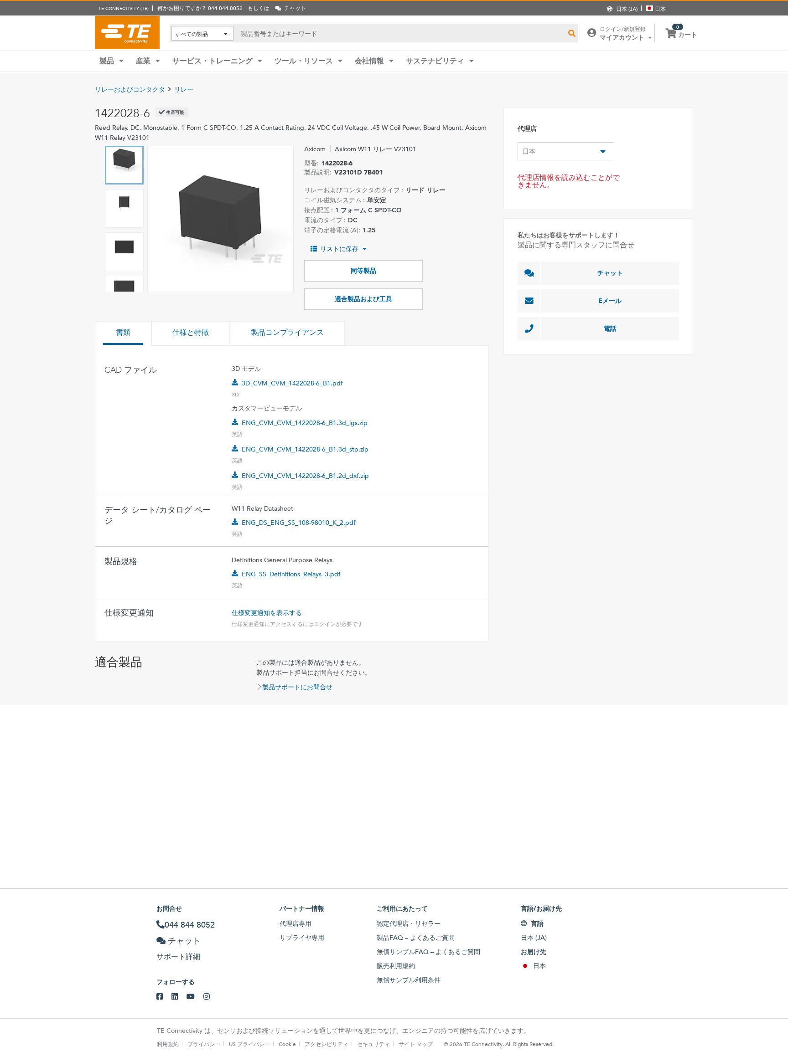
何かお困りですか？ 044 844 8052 (200, 7)
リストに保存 (339, 249)
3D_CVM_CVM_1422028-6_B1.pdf (292, 383)
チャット (610, 273)
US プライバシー (249, 1043)
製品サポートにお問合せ (297, 687)
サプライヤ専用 (302, 938)
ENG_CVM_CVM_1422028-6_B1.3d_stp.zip (305, 449)
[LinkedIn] (179, 997)
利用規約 (168, 1043)
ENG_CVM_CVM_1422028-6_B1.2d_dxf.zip (305, 476)
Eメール (610, 301)
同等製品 (363, 271)
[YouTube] (195, 997)
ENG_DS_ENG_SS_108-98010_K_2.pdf (299, 522)
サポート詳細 (178, 956)
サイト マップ (416, 1043)
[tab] (123, 333)
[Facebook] (163, 997)
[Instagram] (210, 997)
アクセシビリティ (326, 1043)
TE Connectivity (127, 32)
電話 (610, 328)
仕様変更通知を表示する (267, 613)
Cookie (287, 1043)
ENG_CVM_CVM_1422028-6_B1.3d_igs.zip (305, 423)
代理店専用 (295, 923)
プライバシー (203, 1043)
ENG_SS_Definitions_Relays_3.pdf (291, 574)
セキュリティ (373, 1043)
